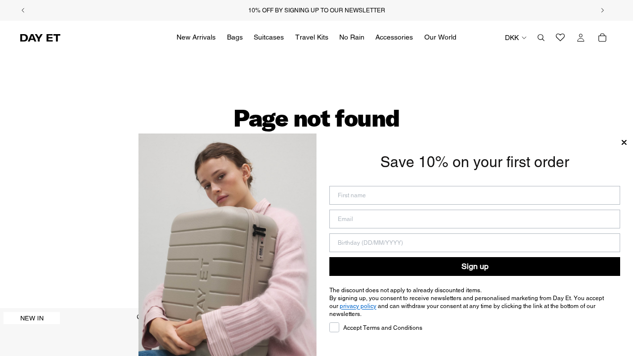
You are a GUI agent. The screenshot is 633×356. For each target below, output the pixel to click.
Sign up (475, 266)
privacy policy (358, 306)
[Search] (541, 37)
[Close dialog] (624, 142)
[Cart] (602, 37)
